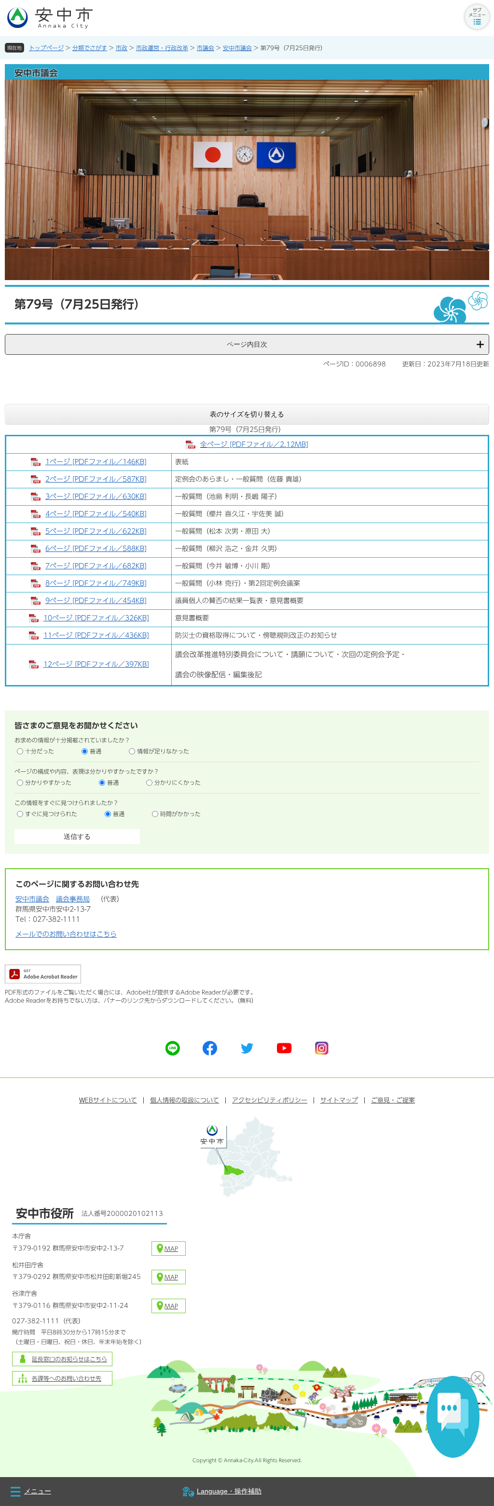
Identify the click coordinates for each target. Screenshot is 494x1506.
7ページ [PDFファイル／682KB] (96, 566)
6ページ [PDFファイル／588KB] (96, 548)
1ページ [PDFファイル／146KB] (96, 461)
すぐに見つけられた (51, 814)
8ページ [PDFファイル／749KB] (96, 583)
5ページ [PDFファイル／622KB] (96, 531)
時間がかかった (180, 814)
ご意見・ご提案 (393, 1100)
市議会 (205, 48)
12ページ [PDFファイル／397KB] (96, 664)
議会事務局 (73, 899)
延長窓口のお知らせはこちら (69, 1359)
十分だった (39, 751)
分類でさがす (89, 48)
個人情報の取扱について (184, 1100)
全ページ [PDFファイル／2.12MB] (254, 444)
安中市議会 (237, 48)
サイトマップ (339, 1100)
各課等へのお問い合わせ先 (66, 1378)
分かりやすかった (48, 782)
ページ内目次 (247, 344)
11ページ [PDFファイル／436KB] (96, 635)
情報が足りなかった (163, 751)
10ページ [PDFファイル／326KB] (96, 618)
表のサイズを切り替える (247, 414)
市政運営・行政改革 (162, 48)
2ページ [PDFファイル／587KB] (96, 479)
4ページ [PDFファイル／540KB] (96, 514)
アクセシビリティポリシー (269, 1100)
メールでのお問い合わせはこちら (66, 934)
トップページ (46, 48)
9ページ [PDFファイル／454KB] (96, 600)
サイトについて (108, 1100)
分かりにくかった (177, 782)
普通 (95, 751)
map (171, 1248)
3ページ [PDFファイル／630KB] (96, 496)
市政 (121, 48)
